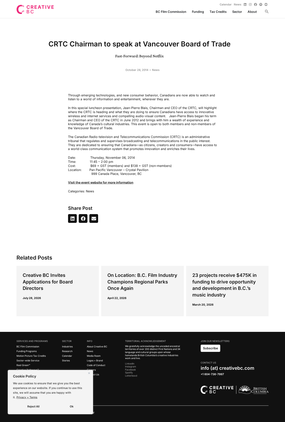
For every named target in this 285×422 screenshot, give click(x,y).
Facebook (130, 369)
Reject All (33, 406)
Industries (67, 346)
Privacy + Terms (26, 397)
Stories (66, 360)
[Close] (89, 373)
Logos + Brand (95, 360)
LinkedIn (129, 363)
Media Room (94, 355)
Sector (67, 341)
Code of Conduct (96, 365)
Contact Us (93, 374)
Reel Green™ (23, 365)
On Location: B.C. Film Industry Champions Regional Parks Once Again (142, 281)
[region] (50, 392)
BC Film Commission (27, 346)
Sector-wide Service (27, 360)
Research (67, 351)
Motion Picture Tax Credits (31, 355)
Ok (71, 406)
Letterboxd (131, 375)
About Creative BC (97, 346)
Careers (91, 369)
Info (89, 341)
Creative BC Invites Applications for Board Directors (48, 281)
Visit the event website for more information (100, 182)
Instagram (130, 366)
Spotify (129, 372)
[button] (72, 218)
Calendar (67, 355)
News (156, 69)
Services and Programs (32, 341)
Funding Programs (26, 351)
